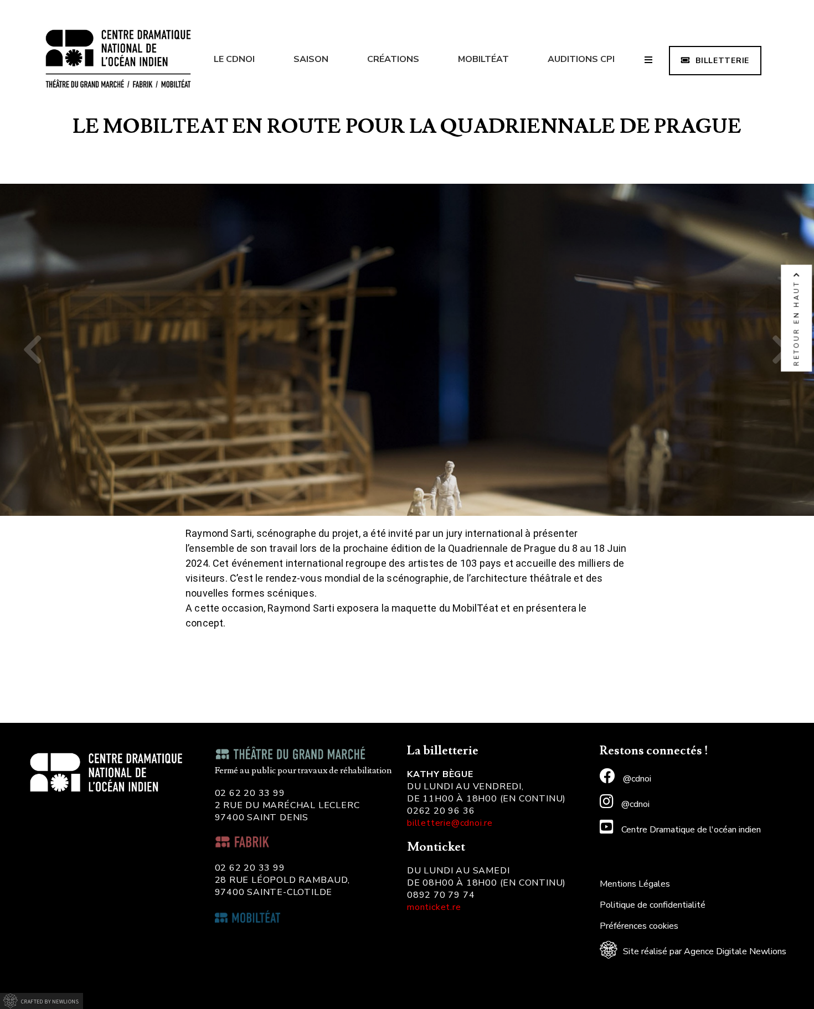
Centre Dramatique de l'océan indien (690, 830)
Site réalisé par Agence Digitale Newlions (704, 951)
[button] (32, 349)
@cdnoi (636, 779)
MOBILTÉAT (483, 59)
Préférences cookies (639, 926)
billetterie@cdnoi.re (450, 823)
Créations (393, 59)
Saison (310, 59)
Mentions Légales (635, 884)
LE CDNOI (234, 59)
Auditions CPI (581, 59)
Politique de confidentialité (652, 905)
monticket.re (434, 907)
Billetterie (722, 60)
